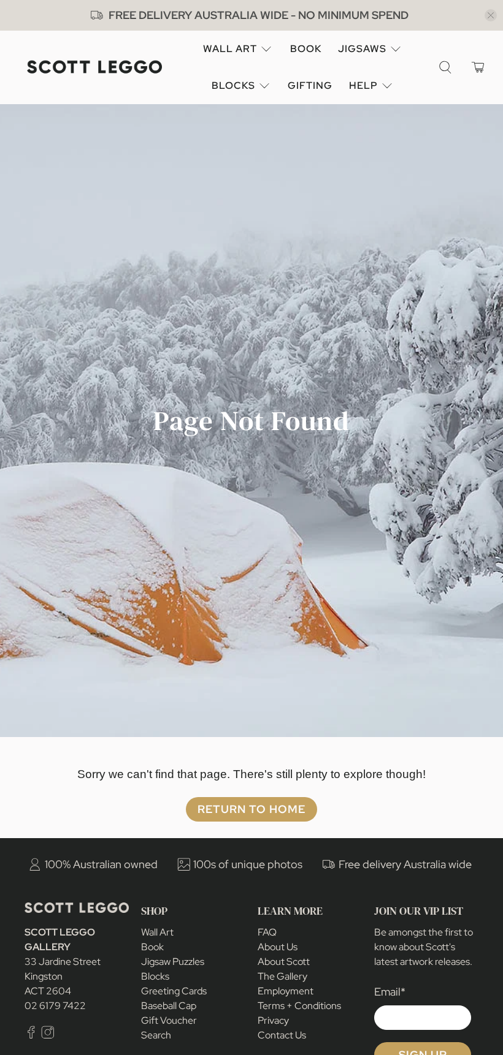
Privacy (273, 1020)
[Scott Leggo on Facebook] (31, 1035)
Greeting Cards (174, 991)
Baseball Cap (168, 1005)
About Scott (284, 961)
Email (389, 992)
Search (156, 1035)
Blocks (233, 85)
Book (305, 48)
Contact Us (282, 1035)
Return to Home (251, 809)
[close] (491, 15)
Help (363, 85)
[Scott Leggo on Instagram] (48, 1035)
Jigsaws (362, 48)
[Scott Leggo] (94, 67)
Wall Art (230, 48)
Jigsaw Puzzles (172, 961)
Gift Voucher (169, 1020)
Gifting (310, 85)
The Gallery (282, 976)
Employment (285, 991)
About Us (278, 946)
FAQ (267, 932)
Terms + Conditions (299, 1005)
